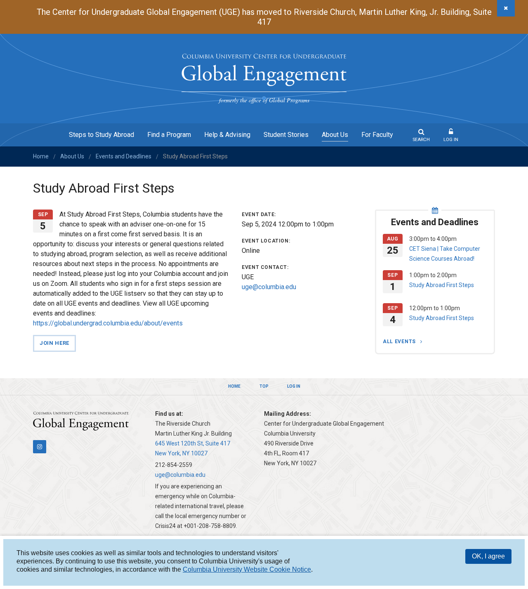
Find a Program (169, 135)
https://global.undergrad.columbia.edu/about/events (108, 323)
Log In (450, 139)
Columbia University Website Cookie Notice (247, 569)
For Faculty (377, 135)
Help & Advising (227, 135)
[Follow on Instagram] (39, 446)
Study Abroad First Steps (441, 285)
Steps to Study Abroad (101, 135)
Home (41, 156)
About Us (335, 135)
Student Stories (286, 135)
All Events (400, 341)
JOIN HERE (54, 343)
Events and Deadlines (123, 156)
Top (264, 386)
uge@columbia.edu (269, 287)
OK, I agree (488, 556)
